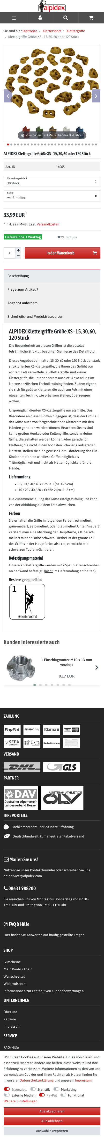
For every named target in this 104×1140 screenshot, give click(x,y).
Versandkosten (47, 224)
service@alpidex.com (25, 876)
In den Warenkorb (60, 252)
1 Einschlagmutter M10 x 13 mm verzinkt (66, 662)
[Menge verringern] (18, 256)
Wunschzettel (14, 976)
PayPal (51, 1095)
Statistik (43, 1089)
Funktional (76, 1095)
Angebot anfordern (22, 303)
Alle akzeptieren (52, 1111)
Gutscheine (12, 962)
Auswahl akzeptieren (52, 1131)
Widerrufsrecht (15, 984)
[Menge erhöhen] (18, 250)
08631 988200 (22, 888)
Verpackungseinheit (17, 178)
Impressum (12, 1026)
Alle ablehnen (52, 1121)
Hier (7, 935)
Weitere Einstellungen (20, 1101)
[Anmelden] (40, 17)
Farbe (10, 193)
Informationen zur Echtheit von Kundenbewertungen (44, 991)
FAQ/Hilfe (11, 1047)
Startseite (29, 31)
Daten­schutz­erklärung (37, 1080)
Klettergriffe (75, 31)
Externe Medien (23, 1095)
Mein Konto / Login (18, 969)
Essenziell (19, 1089)
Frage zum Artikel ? (22, 289)
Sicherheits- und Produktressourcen (35, 316)
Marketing (69, 1089)
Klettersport (51, 31)
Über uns (10, 1012)
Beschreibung (18, 276)
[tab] (52, 276)
